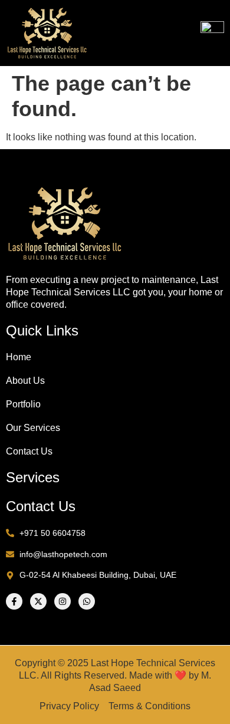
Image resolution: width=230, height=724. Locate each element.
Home (18, 357)
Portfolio (23, 404)
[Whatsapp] (86, 601)
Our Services (33, 428)
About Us (25, 381)
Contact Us (29, 451)
